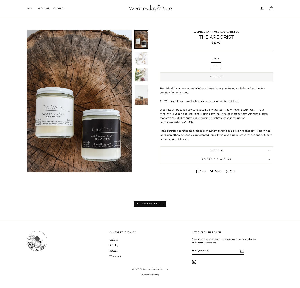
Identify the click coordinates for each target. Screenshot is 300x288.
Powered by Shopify (150, 274)
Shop (29, 8)
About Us (43, 8)
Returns (113, 251)
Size (216, 58)
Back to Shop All (152, 204)
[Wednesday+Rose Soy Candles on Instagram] (194, 262)
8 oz (215, 65)
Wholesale (115, 256)
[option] (79, 101)
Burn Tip (216, 150)
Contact (58, 8)
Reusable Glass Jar (216, 159)
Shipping (113, 245)
